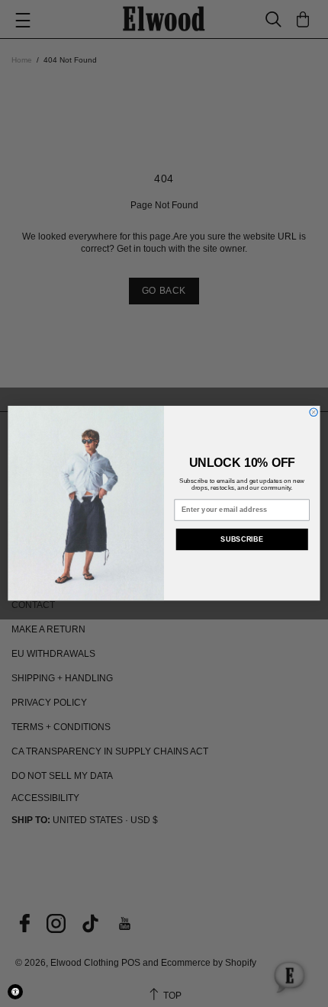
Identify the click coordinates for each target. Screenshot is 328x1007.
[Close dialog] (313, 412)
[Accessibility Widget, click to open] (15, 991)
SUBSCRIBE (241, 539)
